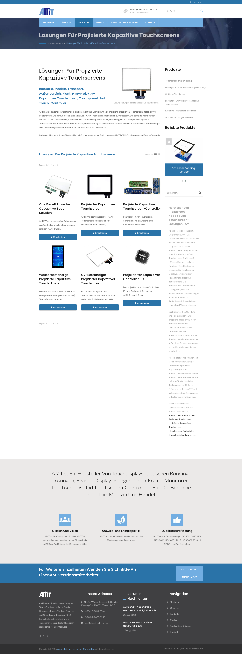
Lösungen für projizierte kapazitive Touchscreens (91, 43)
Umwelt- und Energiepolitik (121, 531)
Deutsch (197, 2)
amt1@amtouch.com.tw (143, 9)
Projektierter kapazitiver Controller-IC (141, 277)
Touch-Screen (188, 415)
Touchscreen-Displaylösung (178, 80)
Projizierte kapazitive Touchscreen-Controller (142, 206)
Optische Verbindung (175, 94)
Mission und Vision (65, 531)
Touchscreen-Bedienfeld (181, 431)
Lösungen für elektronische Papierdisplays (185, 87)
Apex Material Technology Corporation (76, 649)
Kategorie (60, 43)
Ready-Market (196, 648)
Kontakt (150, 22)
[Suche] (201, 10)
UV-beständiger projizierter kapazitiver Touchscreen (98, 279)
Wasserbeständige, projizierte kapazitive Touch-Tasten (55, 279)
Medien (100, 22)
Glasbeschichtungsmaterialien (179, 117)
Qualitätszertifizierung (177, 531)
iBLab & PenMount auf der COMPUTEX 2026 (137, 624)
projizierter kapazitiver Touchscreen (98, 206)
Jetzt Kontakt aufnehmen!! (189, 573)
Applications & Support (124, 22)
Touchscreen (175, 415)
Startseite (48, 22)
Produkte (83, 22)
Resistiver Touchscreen (180, 419)
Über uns (66, 22)
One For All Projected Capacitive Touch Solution (55, 208)
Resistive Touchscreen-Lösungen (180, 110)
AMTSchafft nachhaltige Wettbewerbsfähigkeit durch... (140, 608)
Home (51, 43)
